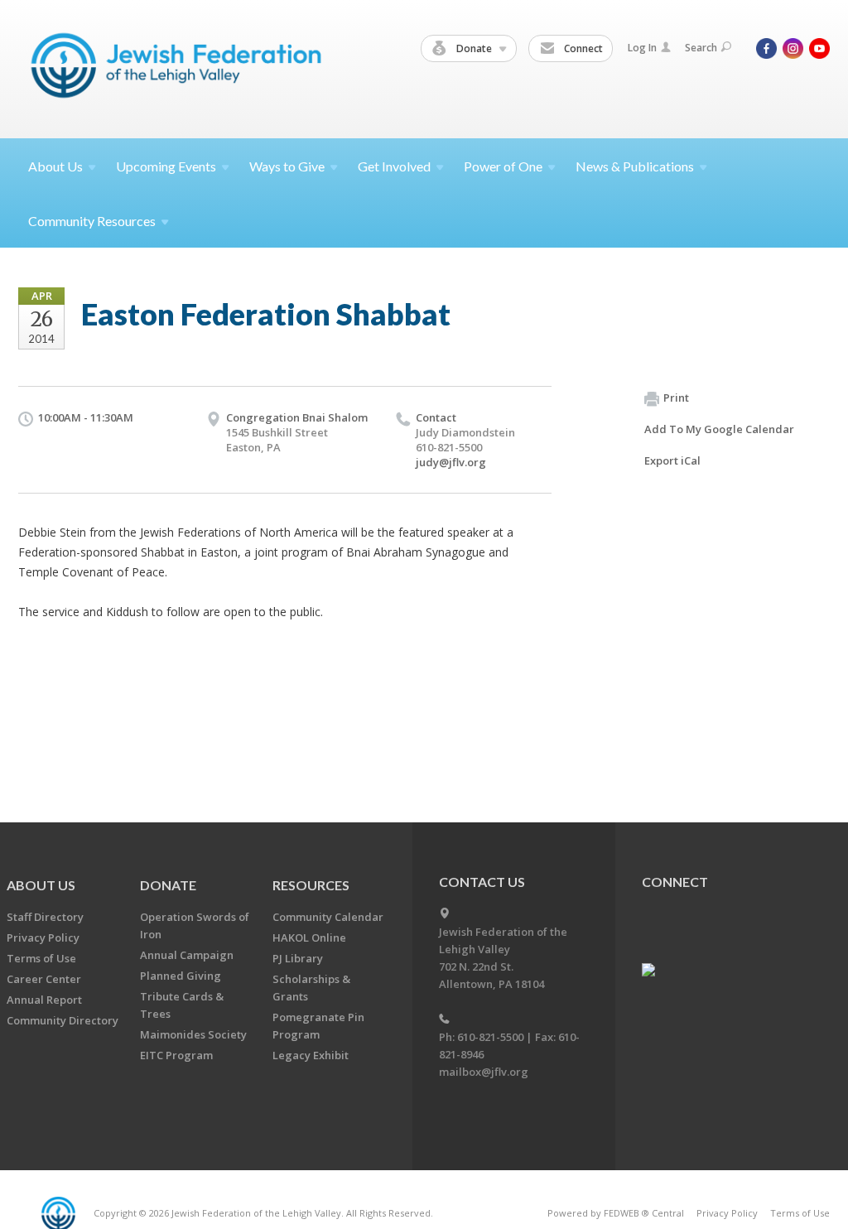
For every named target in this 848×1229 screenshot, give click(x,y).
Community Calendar (327, 916)
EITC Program (176, 1055)
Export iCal (672, 460)
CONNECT (675, 881)
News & (635, 166)
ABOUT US (41, 885)
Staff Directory (45, 916)
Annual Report (44, 999)
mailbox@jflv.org (483, 1071)
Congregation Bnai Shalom (297, 417)
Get (394, 166)
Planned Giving (180, 975)
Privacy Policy (43, 937)
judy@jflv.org (451, 462)
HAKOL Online (309, 937)
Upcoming (166, 166)
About (55, 166)
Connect (582, 48)
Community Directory (62, 1020)
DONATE (168, 885)
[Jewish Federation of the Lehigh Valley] (180, 68)
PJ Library (297, 958)
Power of (503, 166)
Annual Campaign (187, 954)
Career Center (44, 978)
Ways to (287, 166)
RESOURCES (310, 885)
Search (701, 48)
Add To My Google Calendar (719, 429)
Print (676, 397)
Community (92, 221)
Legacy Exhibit (310, 1055)
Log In (642, 48)
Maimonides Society (193, 1034)
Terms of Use (41, 958)
